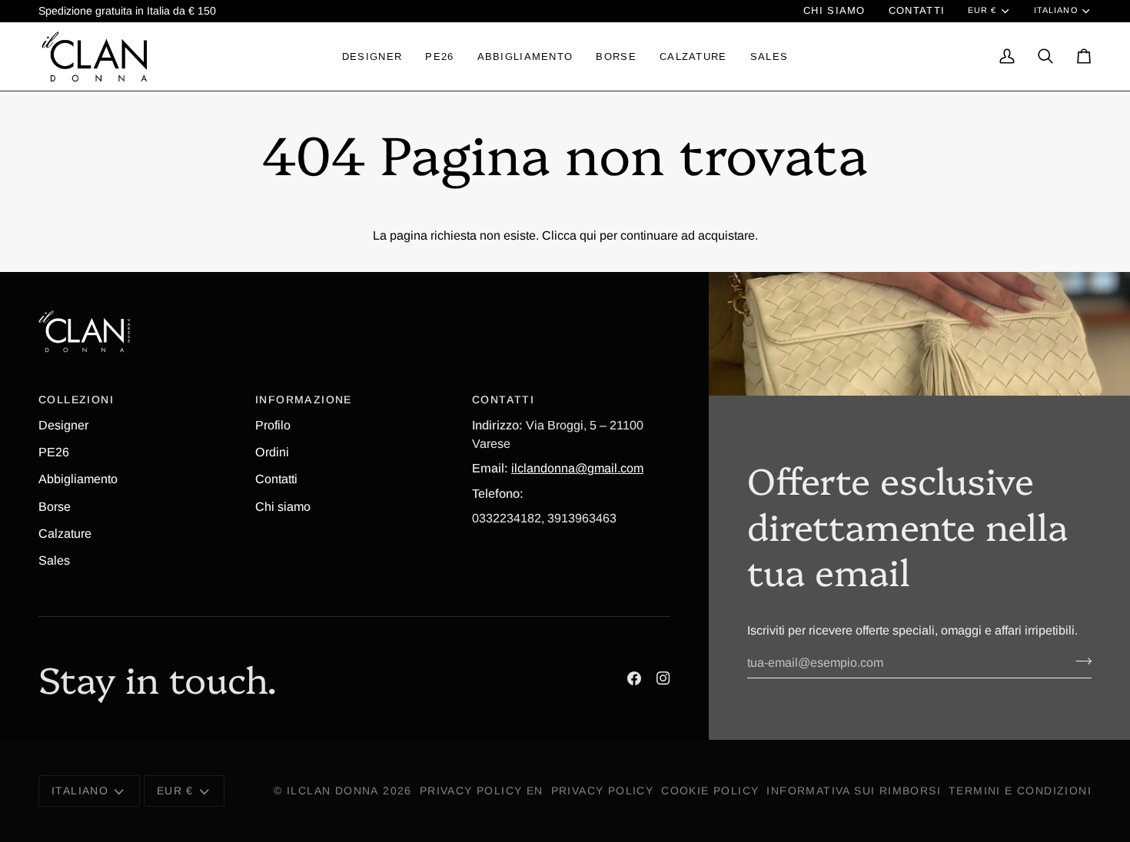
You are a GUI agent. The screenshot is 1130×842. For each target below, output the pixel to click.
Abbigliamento (78, 479)
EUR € (982, 10)
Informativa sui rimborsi (853, 790)
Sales (54, 560)
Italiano (1056, 10)
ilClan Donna (333, 790)
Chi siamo (283, 506)
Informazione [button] (303, 399)
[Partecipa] (1079, 660)
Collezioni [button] (76, 399)
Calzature (64, 533)
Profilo (273, 425)
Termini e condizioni (1020, 790)
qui (588, 235)
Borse (54, 506)
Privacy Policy (602, 790)
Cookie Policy (710, 790)
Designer (63, 425)
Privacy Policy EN (481, 790)
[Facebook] (634, 678)
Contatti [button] (503, 399)
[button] (372, 56)
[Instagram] (663, 678)
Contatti (276, 479)
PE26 (53, 452)
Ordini (272, 452)
